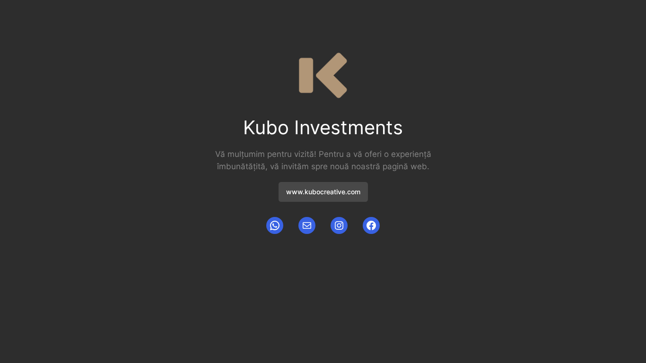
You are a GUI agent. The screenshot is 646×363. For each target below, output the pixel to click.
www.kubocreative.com (323, 192)
